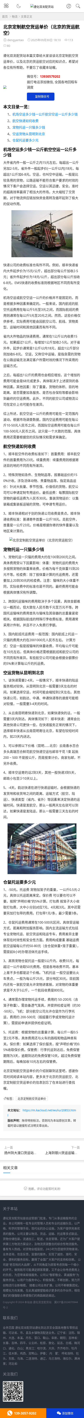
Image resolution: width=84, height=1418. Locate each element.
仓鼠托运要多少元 (25, 140)
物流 (15, 16)
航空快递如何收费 (25, 121)
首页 (5, 16)
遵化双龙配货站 (42, 1302)
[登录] (69, 6)
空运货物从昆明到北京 (28, 134)
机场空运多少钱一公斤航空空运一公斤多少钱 (45, 114)
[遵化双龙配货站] (42, 7)
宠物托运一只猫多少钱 (28, 127)
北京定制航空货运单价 (32, 1098)
